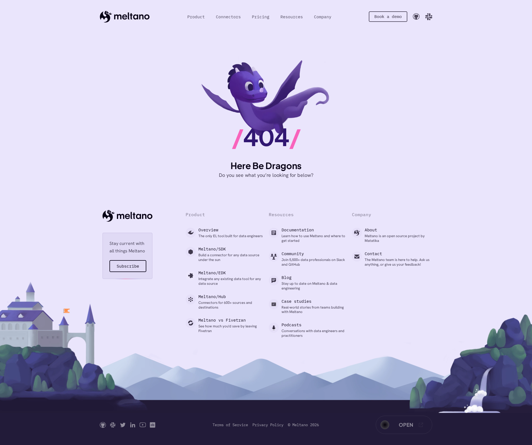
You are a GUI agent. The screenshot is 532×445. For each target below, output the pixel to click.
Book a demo (388, 16)
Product (196, 16)
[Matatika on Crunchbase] (152, 425)
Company (322, 16)
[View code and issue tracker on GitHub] (416, 16)
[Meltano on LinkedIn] (132, 425)
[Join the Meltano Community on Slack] (428, 16)
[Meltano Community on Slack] (112, 425)
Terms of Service (230, 425)
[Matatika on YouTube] (142, 425)
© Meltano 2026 (303, 425)
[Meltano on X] (122, 425)
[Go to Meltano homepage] (125, 16)
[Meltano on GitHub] (103, 425)
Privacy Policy (267, 425)
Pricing (260, 16)
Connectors (228, 16)
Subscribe (128, 266)
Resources (291, 16)
